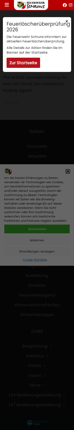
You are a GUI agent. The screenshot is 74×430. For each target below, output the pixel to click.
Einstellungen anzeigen (37, 251)
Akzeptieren (37, 229)
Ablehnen (37, 240)
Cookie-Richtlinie (35, 260)
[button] (68, 171)
